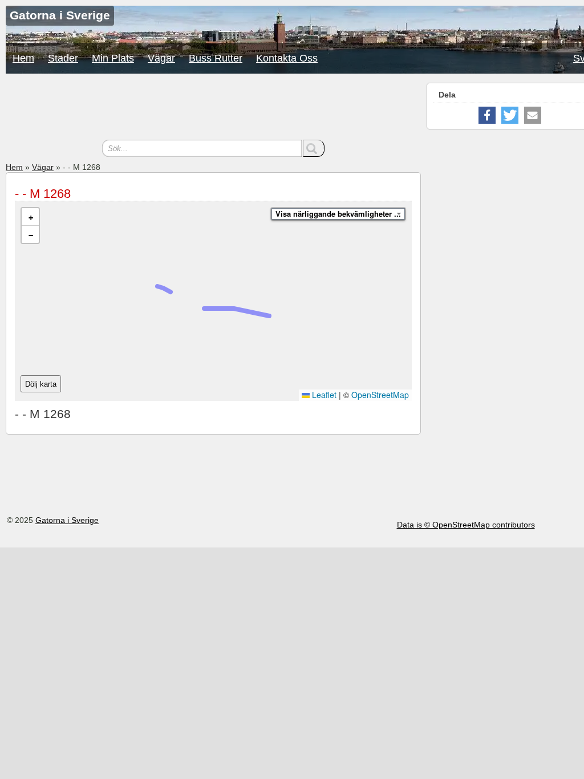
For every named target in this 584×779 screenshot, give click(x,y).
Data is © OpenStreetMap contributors (466, 524)
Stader (63, 58)
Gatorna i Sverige (67, 520)
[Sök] (314, 148)
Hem (23, 58)
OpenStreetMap (380, 394)
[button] (30, 217)
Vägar (161, 58)
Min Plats (113, 58)
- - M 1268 (43, 193)
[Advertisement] (213, 108)
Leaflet (323, 394)
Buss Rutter (215, 58)
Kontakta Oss (287, 58)
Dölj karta (40, 384)
